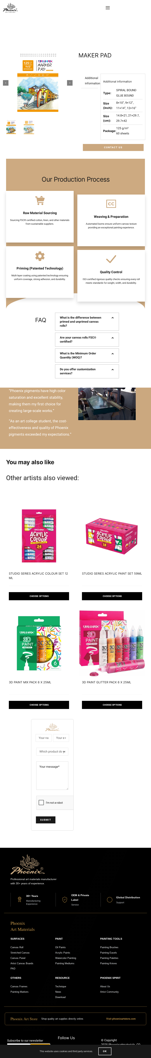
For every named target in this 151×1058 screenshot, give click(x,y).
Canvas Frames (18, 986)
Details (39, 596)
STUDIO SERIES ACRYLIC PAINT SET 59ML (112, 573)
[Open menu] (108, 8)
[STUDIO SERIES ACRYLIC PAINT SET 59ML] (112, 535)
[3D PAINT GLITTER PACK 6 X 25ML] (112, 643)
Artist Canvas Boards (21, 963)
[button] (87, 322)
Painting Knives (108, 963)
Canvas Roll (16, 947)
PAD (12, 968)
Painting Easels (108, 952)
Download (60, 997)
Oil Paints (60, 947)
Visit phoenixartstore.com (121, 1018)
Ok (105, 1051)
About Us (105, 986)
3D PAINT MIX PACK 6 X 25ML (30, 682)
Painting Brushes (109, 947)
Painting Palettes (109, 958)
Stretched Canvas (20, 952)
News (58, 991)
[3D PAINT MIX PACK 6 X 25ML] (39, 643)
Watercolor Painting (65, 958)
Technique (60, 986)
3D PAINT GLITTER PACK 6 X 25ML (106, 682)
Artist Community (109, 991)
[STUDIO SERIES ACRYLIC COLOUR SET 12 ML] (39, 535)
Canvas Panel (17, 958)
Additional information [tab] (91, 81)
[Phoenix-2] (10, 4)
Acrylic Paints (62, 952)
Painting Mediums (64, 963)
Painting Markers (19, 991)
